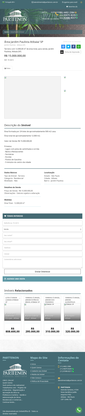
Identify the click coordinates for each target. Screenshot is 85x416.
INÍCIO (44, 12)
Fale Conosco (36, 378)
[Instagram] (81, 2)
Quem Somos (36, 367)
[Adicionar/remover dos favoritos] (19, 298)
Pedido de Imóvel (37, 374)
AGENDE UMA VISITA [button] (15, 279)
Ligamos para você (70, 2)
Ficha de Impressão (72, 52)
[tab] (42, 216)
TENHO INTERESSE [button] (14, 216)
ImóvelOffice (23, 411)
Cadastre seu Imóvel (39, 371)
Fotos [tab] (8, 68)
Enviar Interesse (42, 271)
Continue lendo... (9, 402)
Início (33, 364)
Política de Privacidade (39, 381)
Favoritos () (72, 7)
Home (6, 32)
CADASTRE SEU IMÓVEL (50, 19)
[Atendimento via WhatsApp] (79, 410)
